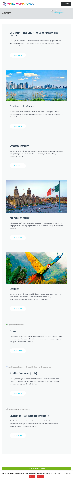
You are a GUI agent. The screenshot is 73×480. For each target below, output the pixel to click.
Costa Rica (14, 289)
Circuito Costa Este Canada (22, 106)
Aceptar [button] (32, 477)
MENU (67, 4)
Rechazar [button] (40, 477)
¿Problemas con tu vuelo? (36, 468)
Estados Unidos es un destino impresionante (29, 415)
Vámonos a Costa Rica (19, 146)
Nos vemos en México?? (20, 218)
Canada (13, 331)
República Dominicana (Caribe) (23, 373)
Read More (18, 55)
